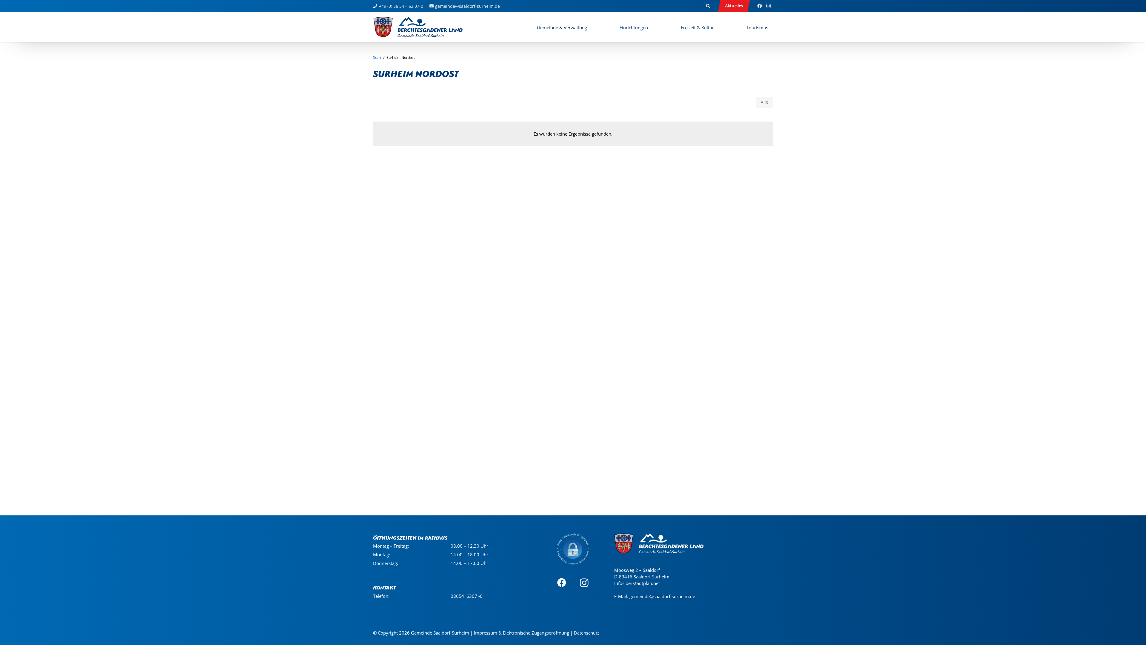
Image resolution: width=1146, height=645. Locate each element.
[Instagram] (768, 5)
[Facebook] (759, 5)
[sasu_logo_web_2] (418, 26)
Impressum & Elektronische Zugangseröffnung (521, 633)
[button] (708, 6)
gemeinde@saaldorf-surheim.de (662, 596)
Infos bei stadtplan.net (637, 583)
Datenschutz (586, 633)
